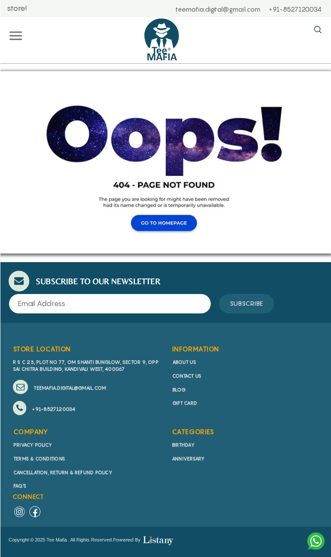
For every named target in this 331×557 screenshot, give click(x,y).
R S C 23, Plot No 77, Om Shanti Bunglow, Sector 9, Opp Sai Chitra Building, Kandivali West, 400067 (86, 365)
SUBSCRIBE (246, 303)
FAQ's (19, 486)
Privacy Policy (32, 445)
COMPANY (31, 431)
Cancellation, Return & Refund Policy (62, 472)
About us (184, 362)
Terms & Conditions (39, 459)
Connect (28, 496)
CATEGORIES (193, 431)
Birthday (183, 445)
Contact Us (186, 376)
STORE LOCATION (42, 349)
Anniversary (188, 459)
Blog (179, 390)
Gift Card (184, 403)
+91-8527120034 (53, 409)
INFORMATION (195, 349)
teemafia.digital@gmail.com (69, 388)
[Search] (318, 30)
